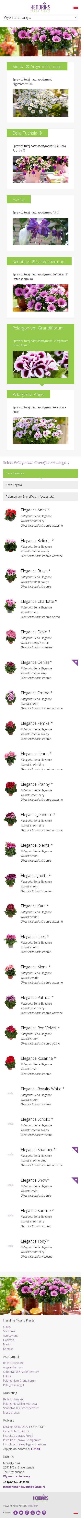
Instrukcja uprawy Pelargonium (22, 1440)
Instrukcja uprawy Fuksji (18, 1436)
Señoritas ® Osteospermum (21, 1372)
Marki (6, 1344)
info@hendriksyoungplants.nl (24, 1487)
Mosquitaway (11, 1412)
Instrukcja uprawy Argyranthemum (24, 1444)
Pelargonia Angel (13, 1385)
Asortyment (10, 1335)
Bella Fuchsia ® (13, 1363)
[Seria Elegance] (76, 7)
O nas (7, 1327)
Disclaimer (33, 1505)
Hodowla (9, 1340)
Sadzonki (9, 1331)
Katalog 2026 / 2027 (16, 1427)
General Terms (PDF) (16, 1431)
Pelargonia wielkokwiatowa (20, 1404)
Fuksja (7, 1376)
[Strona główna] (40, 7)
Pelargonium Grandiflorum (19, 1380)
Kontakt (8, 1349)
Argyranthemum (13, 1367)
